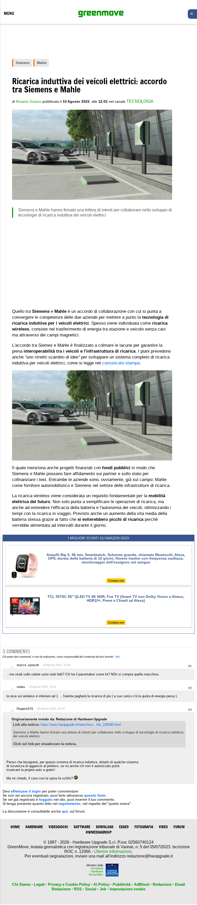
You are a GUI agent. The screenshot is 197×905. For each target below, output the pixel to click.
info (117, 656)
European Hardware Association (96, 871)
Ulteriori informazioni (113, 851)
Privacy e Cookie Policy (69, 884)
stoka (21, 687)
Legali (39, 884)
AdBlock (141, 884)
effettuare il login (26, 791)
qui (65, 811)
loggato (46, 799)
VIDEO (163, 826)
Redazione (162, 884)
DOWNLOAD (104, 826)
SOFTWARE (82, 826)
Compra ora (116, 580)
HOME (15, 826)
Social (90, 889)
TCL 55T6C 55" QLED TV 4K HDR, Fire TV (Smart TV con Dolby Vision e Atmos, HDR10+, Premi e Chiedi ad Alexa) (115, 598)
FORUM (179, 826)
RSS (78, 889)
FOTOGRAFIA (143, 826)
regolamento (69, 804)
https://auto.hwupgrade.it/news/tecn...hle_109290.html (81, 725)
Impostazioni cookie (127, 889)
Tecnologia (139, 101)
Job (103, 889)
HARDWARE (34, 826)
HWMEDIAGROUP (99, 832)
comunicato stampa (121, 363)
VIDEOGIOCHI (58, 826)
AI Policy (101, 884)
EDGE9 (124, 826)
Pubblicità (122, 884)
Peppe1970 (25, 709)
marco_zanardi (28, 665)
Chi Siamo (21, 884)
